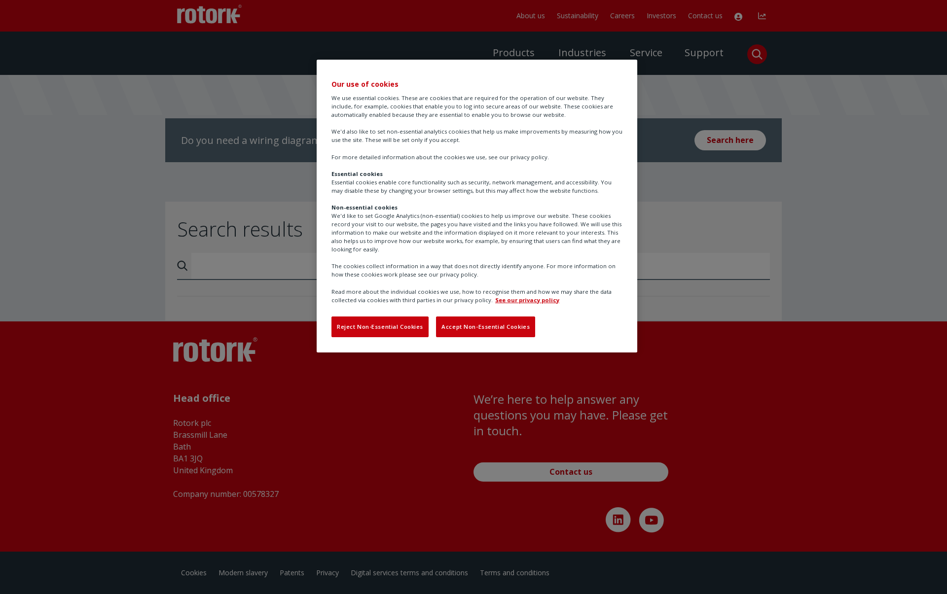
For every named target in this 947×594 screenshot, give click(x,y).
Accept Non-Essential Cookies (485, 326)
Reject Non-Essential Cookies (380, 326)
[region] (477, 206)
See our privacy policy (527, 300)
